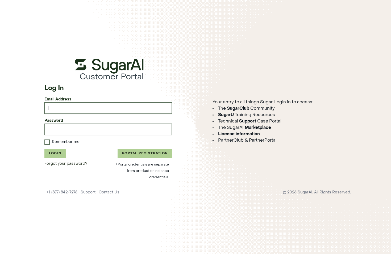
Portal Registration (145, 153)
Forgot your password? (65, 164)
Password (53, 120)
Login (55, 153)
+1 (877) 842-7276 (62, 192)
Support (88, 192)
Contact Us (109, 192)
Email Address (57, 99)
